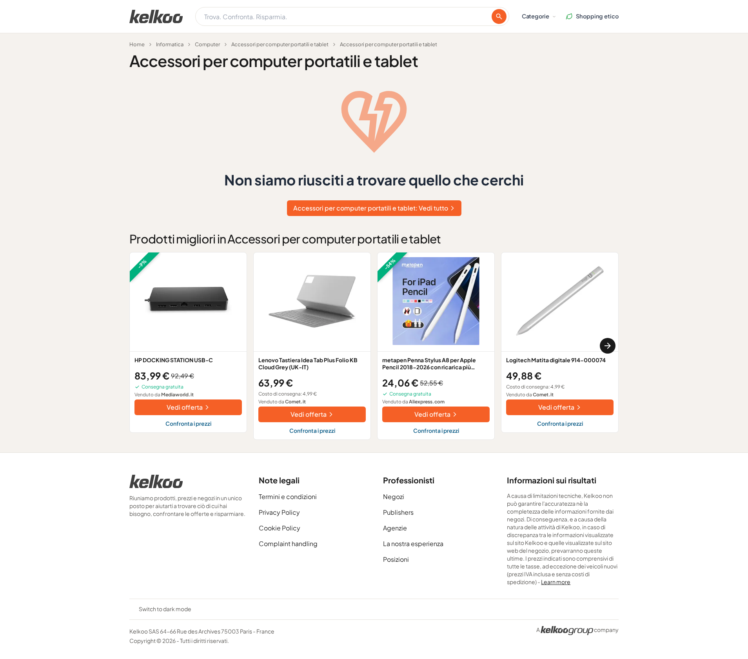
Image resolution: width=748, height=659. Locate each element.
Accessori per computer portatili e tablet (280, 44)
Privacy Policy (279, 512)
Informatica (169, 44)
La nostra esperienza (413, 543)
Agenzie (395, 528)
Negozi (393, 496)
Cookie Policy (279, 528)
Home (137, 44)
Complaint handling (288, 543)
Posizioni (396, 559)
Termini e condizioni (288, 496)
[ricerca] (499, 16)
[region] (374, 346)
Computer (207, 44)
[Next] (607, 346)
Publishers (398, 512)
